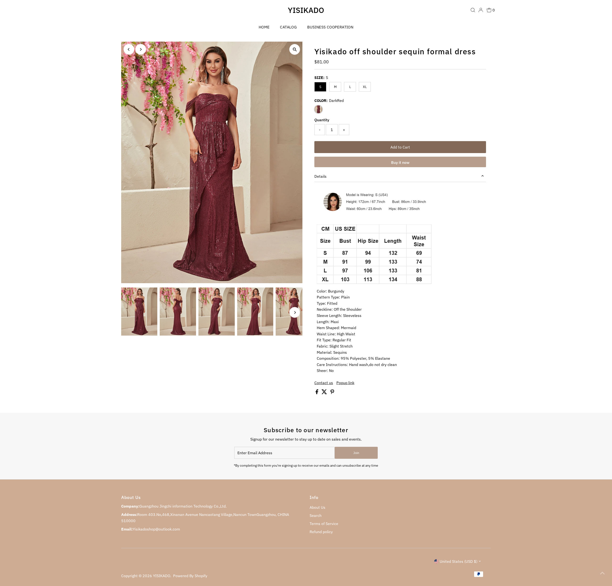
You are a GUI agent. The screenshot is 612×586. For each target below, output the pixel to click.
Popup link (345, 383)
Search (316, 515)
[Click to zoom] (294, 49)
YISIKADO (306, 10)
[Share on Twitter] (325, 392)
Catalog (288, 27)
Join (356, 453)
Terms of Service (324, 523)
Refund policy (321, 531)
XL (365, 87)
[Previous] (129, 49)
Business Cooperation (330, 27)
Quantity (321, 119)
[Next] (140, 49)
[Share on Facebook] (317, 392)
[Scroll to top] (602, 573)
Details (320, 176)
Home (264, 27)
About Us (317, 507)
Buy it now (400, 162)
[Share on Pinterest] (332, 392)
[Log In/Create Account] (481, 10)
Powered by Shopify (190, 575)
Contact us (323, 383)
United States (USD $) (458, 561)
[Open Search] (473, 10)
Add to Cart (400, 147)
